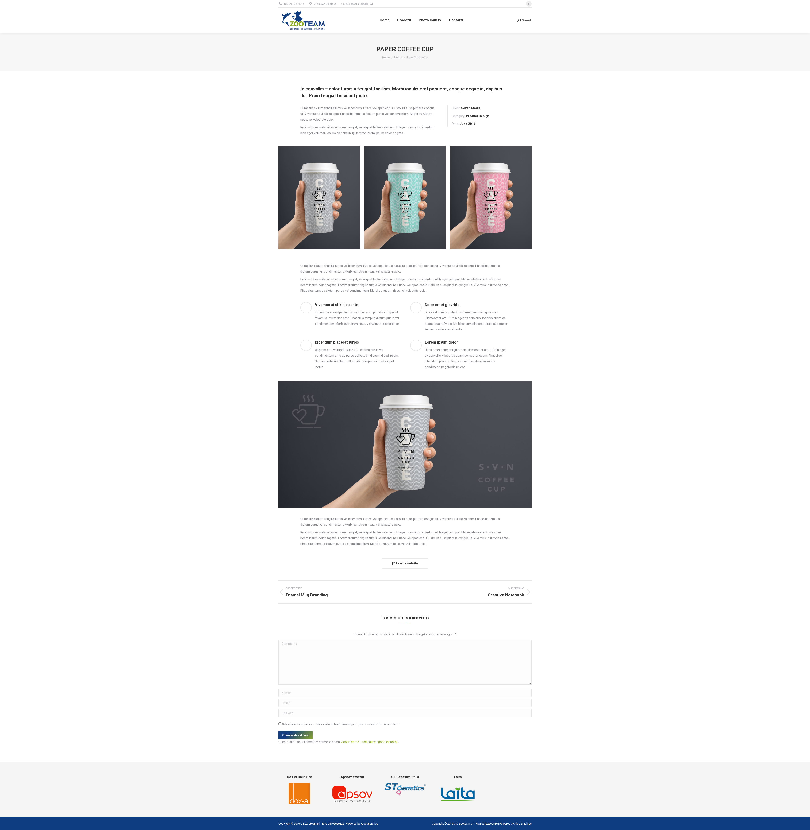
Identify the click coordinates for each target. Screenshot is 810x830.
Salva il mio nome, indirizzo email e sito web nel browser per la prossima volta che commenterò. (340, 724)
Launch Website (406, 563)
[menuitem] (384, 20)
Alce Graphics (369, 823)
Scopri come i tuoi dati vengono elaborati (369, 742)
